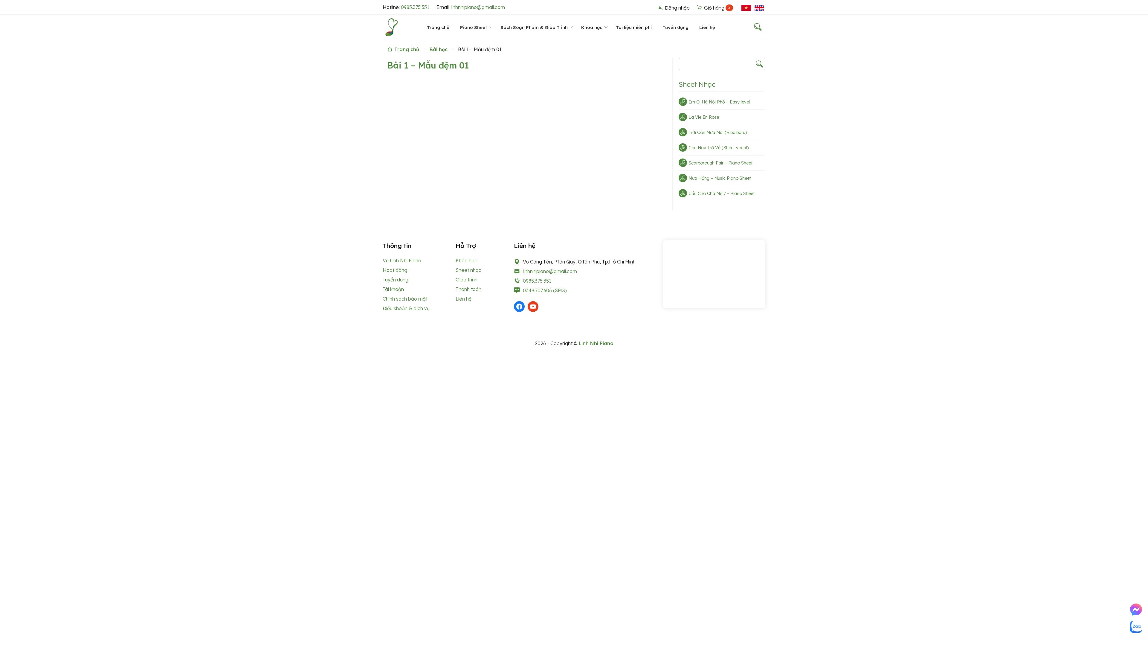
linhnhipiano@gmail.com (478, 7)
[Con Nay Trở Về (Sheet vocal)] (683, 147)
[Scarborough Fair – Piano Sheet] (683, 163)
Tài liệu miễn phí (634, 27)
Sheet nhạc (468, 270)
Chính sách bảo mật (405, 299)
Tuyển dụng (675, 27)
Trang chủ (438, 27)
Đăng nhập (677, 8)
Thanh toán (468, 289)
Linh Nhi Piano (596, 343)
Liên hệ (707, 27)
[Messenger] (1136, 609)
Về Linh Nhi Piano (402, 260)
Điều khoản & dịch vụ (406, 308)
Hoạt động (395, 270)
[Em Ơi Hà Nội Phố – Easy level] (683, 101)
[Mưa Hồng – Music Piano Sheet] (683, 178)
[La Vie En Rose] (683, 117)
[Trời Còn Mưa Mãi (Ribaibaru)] (683, 132)
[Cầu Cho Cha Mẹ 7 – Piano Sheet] (683, 193)
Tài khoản (393, 289)
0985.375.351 (415, 7)
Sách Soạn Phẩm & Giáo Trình (534, 27)
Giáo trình (466, 280)
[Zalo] (1136, 627)
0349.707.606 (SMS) (545, 290)
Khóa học (591, 27)
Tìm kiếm (759, 64)
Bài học (439, 49)
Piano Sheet (473, 27)
